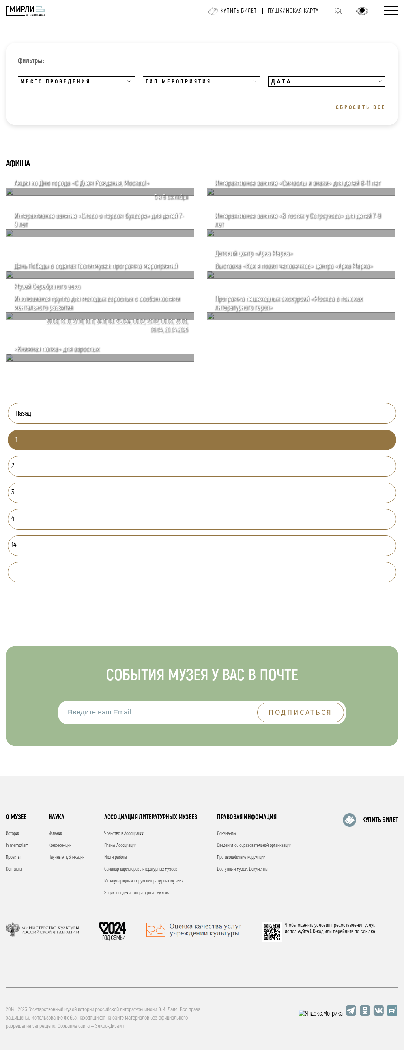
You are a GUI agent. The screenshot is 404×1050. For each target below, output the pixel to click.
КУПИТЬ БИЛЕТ (380, 820)
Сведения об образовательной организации (254, 845)
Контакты (14, 869)
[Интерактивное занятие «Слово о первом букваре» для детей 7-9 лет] (100, 235)
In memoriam (17, 845)
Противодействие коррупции (241, 857)
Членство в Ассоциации (124, 834)
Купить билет (239, 11)
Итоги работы (115, 857)
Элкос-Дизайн (109, 1026)
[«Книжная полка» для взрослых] (100, 360)
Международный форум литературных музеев (143, 881)
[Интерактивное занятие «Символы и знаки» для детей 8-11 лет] (301, 194)
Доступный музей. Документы (242, 869)
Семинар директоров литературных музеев (140, 869)
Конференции (60, 845)
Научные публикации (66, 857)
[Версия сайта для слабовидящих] (362, 11)
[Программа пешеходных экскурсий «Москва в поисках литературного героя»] (301, 318)
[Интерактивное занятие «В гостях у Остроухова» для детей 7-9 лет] (301, 235)
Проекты (13, 857)
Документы (226, 834)
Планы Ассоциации (120, 845)
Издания (56, 834)
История (13, 834)
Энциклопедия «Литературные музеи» (136, 893)
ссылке (368, 931)
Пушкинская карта (293, 11)
